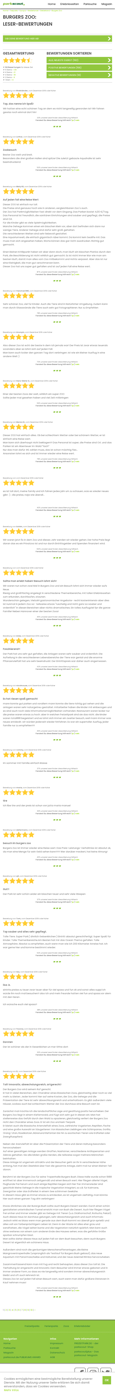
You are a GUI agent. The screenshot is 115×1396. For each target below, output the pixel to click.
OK (107, 1380)
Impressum (56, 1343)
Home (52, 4)
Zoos (66, 1326)
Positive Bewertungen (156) (65, 67)
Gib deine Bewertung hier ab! (22, 38)
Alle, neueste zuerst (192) (63, 60)
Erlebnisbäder (82, 1326)
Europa (23, 10)
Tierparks (14, 10)
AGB (52, 1357)
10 (32, 1310)
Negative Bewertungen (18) (65, 75)
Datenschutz (57, 1352)
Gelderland (45, 10)
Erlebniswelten (69, 4)
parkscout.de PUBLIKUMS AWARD (22, 1357)
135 (15, 70)
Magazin (107, 4)
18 (15, 75)
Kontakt (54, 1348)
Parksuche (90, 4)
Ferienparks (51, 1326)
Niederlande (33, 10)
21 (14, 72)
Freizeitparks (32, 1326)
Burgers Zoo (57, 10)
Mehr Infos (11, 1390)
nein (77, 120)
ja (73, 120)
